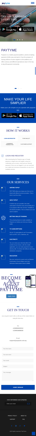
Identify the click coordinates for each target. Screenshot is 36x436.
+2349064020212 (18, 328)
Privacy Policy (12, 415)
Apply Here (11, 296)
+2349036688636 (18, 330)
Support (12, 419)
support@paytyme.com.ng (18, 340)
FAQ (23, 419)
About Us (23, 415)
